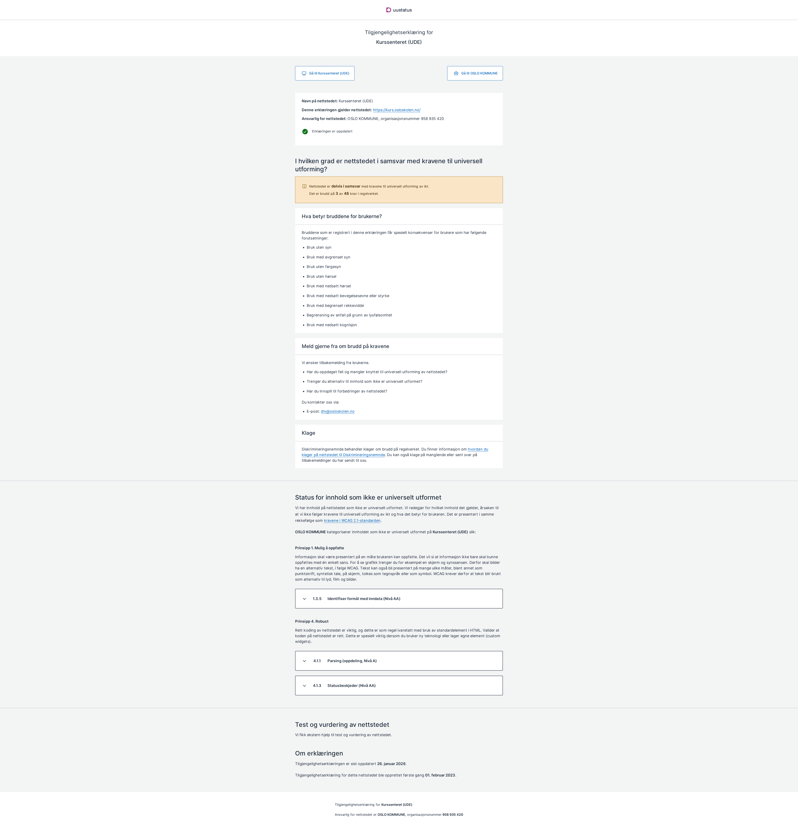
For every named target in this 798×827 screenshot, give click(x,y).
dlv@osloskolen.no (338, 411)
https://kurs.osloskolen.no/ (396, 110)
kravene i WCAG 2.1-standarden (352, 520)
